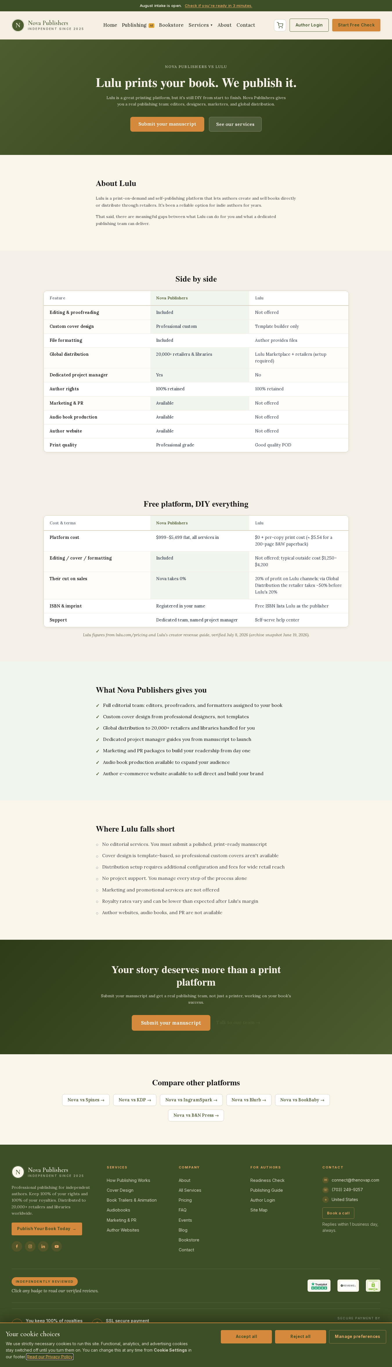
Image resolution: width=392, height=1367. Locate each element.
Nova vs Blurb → (249, 1099)
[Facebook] (17, 1246)
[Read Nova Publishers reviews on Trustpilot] (319, 1286)
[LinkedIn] (43, 1246)
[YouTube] (56, 1246)
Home (110, 25)
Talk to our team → (238, 1022)
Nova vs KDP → (135, 1099)
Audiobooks (118, 1209)
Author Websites (123, 1229)
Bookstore (171, 25)
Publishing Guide (266, 1190)
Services (201, 25)
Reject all (300, 1336)
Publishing (137, 25)
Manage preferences (357, 1336)
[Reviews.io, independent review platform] (348, 1286)
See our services (235, 124)
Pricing (185, 1200)
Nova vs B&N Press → (196, 1115)
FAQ (183, 1209)
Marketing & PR (121, 1220)
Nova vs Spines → (86, 1099)
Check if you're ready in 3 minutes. (218, 5)
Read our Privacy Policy (50, 1356)
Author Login (309, 24)
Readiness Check (267, 1180)
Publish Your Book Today (46, 1228)
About (225, 25)
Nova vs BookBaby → (302, 1099)
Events (185, 1220)
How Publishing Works (128, 1180)
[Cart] (280, 25)
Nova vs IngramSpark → (191, 1099)
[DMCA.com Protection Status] (373, 1286)
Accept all (246, 1336)
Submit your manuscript (167, 124)
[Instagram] (30, 1246)
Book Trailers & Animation (132, 1200)
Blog (183, 1229)
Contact (245, 25)
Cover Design (120, 1190)
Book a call (338, 1213)
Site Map (259, 1209)
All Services (190, 1190)
